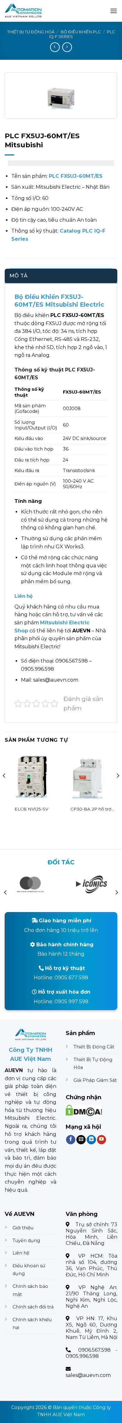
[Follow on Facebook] (70, 1140)
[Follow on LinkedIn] (91, 1140)
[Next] (117, 788)
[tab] (61, 276)
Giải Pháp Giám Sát (95, 1080)
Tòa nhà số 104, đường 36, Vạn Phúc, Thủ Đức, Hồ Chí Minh (91, 1265)
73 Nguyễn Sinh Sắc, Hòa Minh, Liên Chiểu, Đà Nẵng (91, 1234)
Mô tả (18, 276)
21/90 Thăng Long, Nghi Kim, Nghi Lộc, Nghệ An (91, 1300)
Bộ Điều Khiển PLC (81, 32)
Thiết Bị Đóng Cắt (94, 1047)
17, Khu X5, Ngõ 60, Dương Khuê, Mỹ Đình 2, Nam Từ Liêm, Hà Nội (91, 1328)
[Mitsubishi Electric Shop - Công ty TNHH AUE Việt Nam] (35, 11)
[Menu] (113, 10)
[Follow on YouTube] (101, 1140)
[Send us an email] (81, 1140)
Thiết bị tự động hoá (30, 32)
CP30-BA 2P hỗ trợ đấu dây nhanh (90, 809)
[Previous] (4, 788)
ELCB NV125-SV (31, 808)
